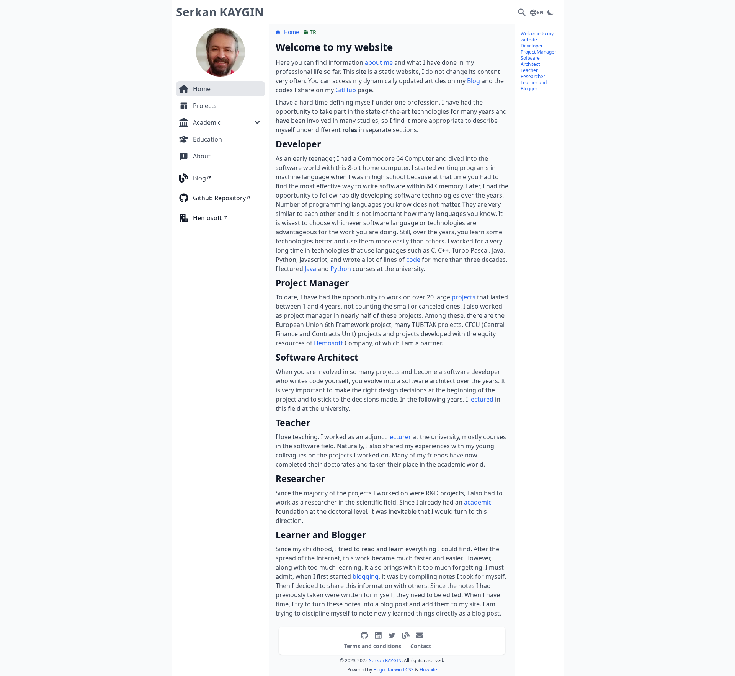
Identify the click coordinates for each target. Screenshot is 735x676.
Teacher (529, 70)
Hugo (379, 669)
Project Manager (538, 52)
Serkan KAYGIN (385, 660)
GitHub (345, 90)
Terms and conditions (372, 646)
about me (379, 62)
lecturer (399, 437)
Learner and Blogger (534, 85)
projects (463, 297)
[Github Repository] (364, 635)
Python (340, 269)
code (413, 259)
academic (478, 502)
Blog (473, 81)
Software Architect (530, 61)
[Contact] (419, 635)
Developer (532, 45)
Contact (420, 646)
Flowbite (428, 669)
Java (310, 269)
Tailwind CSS (400, 669)
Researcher (533, 76)
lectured (481, 399)
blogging (366, 576)
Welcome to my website (537, 36)
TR (313, 32)
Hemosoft (328, 343)
